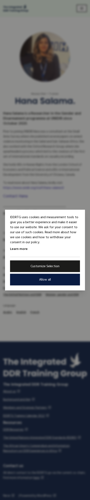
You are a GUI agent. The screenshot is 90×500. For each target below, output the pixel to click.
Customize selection (45, 266)
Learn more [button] (19, 249)
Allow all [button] (45, 279)
